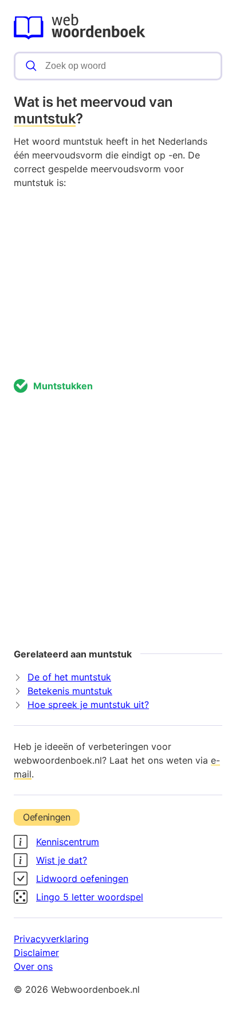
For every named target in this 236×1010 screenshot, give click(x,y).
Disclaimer (36, 952)
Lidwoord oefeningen (82, 878)
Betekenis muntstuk (69, 690)
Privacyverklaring (51, 939)
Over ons (33, 966)
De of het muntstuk (69, 677)
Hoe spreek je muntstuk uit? (88, 704)
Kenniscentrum (67, 842)
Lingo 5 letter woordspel (89, 897)
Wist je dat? (61, 860)
